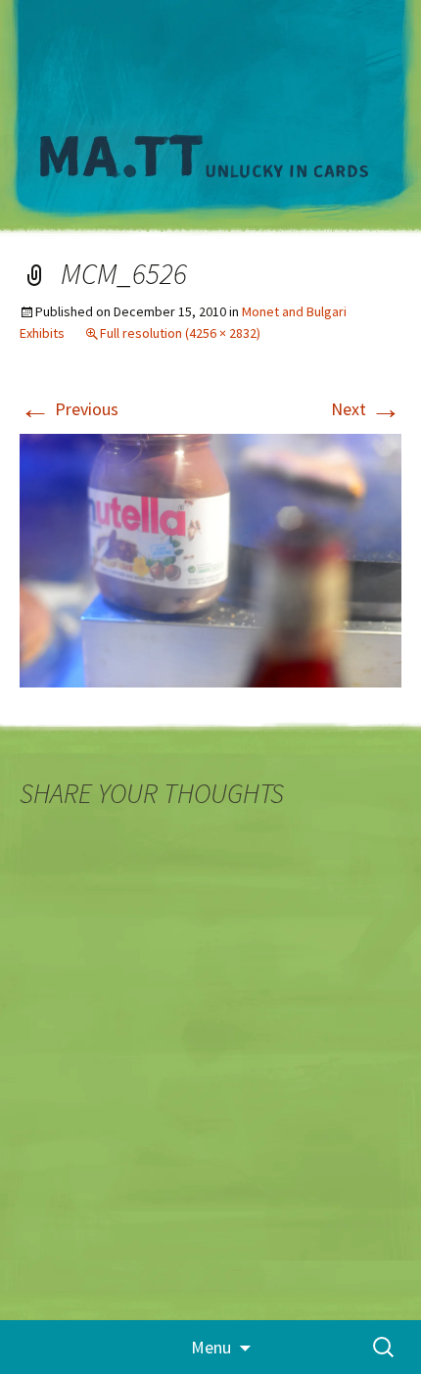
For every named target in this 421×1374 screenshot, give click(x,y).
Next (366, 409)
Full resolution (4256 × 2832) (180, 333)
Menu (211, 1347)
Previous (69, 409)
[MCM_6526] (210, 558)
